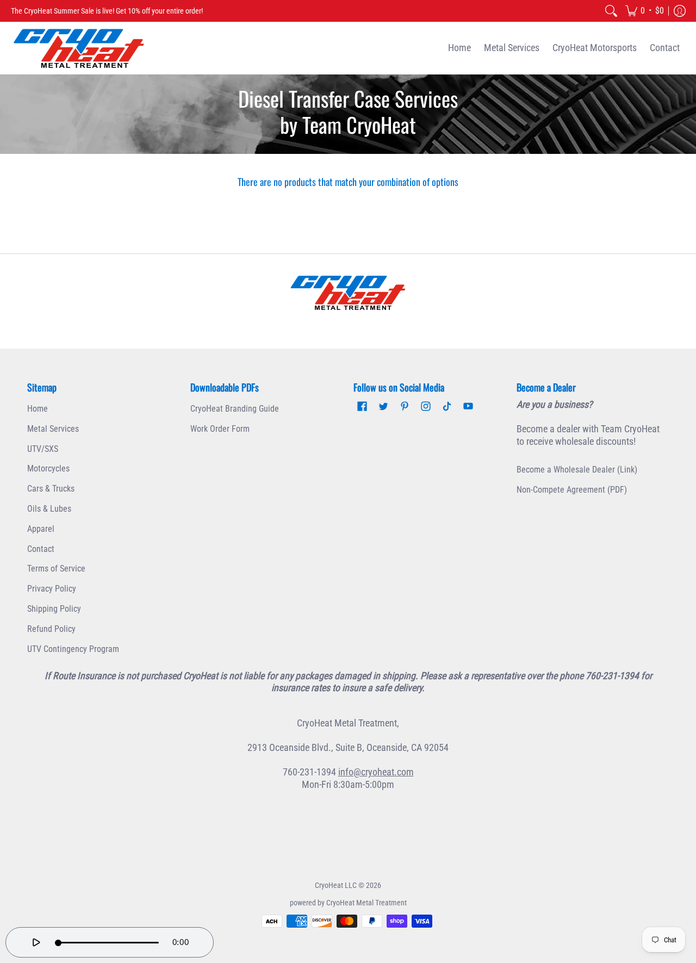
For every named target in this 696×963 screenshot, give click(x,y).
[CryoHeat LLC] (79, 48)
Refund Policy (51, 629)
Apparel (40, 529)
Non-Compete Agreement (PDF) (572, 489)
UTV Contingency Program (73, 649)
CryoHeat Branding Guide (234, 408)
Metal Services (53, 429)
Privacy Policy (51, 588)
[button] (644, 11)
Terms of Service (56, 568)
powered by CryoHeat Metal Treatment (348, 902)
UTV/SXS (42, 449)
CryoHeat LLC (336, 885)
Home (37, 408)
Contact (40, 549)
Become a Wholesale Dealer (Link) (577, 469)
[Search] (611, 11)
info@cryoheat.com (376, 772)
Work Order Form (220, 429)
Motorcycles (48, 468)
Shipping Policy (54, 609)
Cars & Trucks (50, 488)
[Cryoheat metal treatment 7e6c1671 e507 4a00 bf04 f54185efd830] (348, 292)
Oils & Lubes (49, 509)
